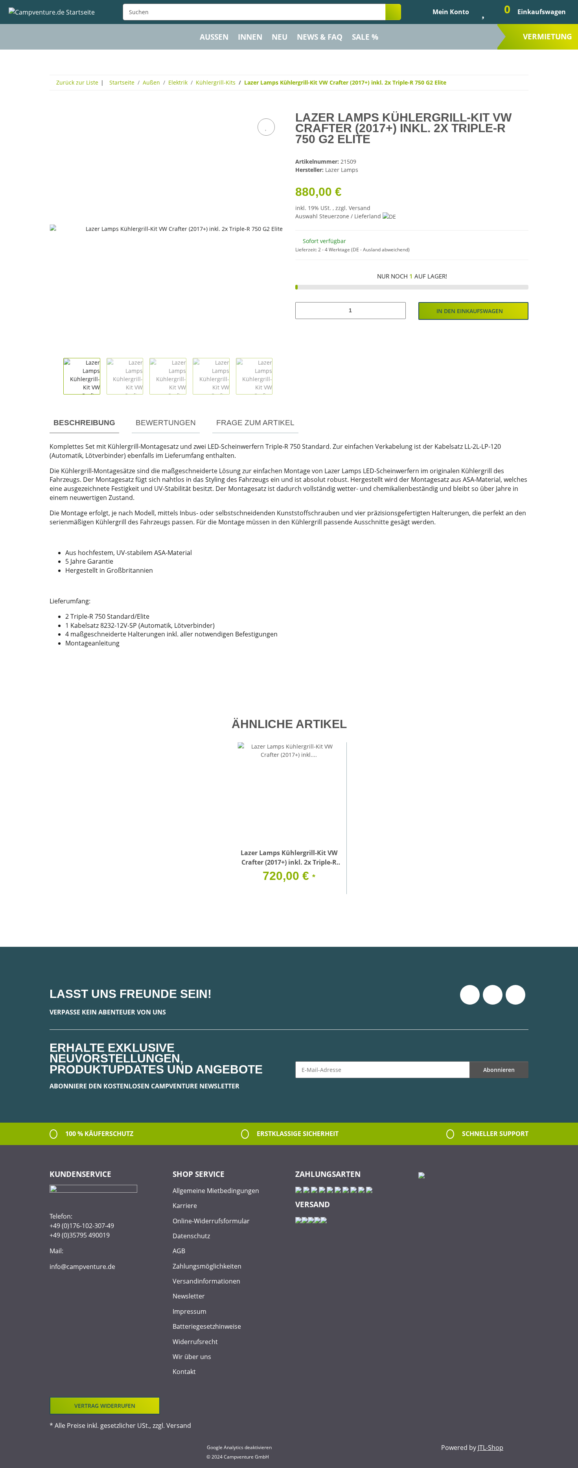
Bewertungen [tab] (166, 423)
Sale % (365, 37)
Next (279, 376)
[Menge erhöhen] (396, 310)
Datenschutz (191, 1236)
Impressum (189, 1311)
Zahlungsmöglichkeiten (207, 1266)
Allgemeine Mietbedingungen (216, 1190)
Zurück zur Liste (77, 82)
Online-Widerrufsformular (211, 1221)
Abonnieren (499, 1069)
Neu (279, 37)
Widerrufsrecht (195, 1341)
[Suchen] (393, 12)
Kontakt (184, 1371)
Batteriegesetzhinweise (207, 1326)
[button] (444, 12)
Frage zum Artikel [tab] (255, 423)
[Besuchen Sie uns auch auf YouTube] (493, 995)
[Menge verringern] (304, 310)
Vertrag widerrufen (104, 1405)
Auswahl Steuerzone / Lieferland (339, 216)
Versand (359, 208)
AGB (179, 1251)
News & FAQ (319, 37)
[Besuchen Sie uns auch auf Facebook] (470, 995)
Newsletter (189, 1296)
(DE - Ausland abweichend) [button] (380, 249)
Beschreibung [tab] (84, 423)
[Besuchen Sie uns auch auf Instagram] (515, 995)
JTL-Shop (490, 1447)
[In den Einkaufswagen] (56, 107)
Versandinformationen (206, 1281)
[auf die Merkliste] (266, 127)
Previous (56, 376)
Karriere (185, 1205)
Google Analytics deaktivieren (239, 1447)
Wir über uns (192, 1356)
